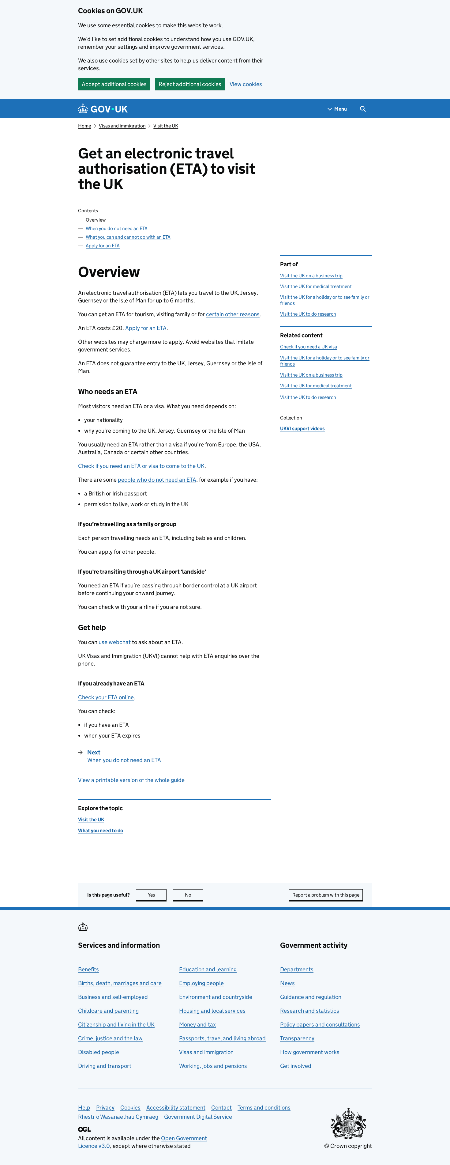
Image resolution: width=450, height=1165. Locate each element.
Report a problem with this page (325, 895)
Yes (157, 895)
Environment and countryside (215, 996)
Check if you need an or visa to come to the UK (141, 465)
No (194, 895)
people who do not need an (157, 479)
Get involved (295, 1065)
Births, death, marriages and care (120, 983)
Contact (221, 1107)
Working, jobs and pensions (213, 1065)
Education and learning (208, 969)
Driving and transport (104, 1065)
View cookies (246, 84)
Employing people (201, 983)
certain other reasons (233, 314)
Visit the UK (165, 126)
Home (84, 126)
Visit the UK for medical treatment (316, 286)
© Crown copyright (348, 1145)
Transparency (297, 1038)
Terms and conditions (264, 1107)
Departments (296, 969)
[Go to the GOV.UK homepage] (103, 109)
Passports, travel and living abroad (222, 1038)
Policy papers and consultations (320, 1024)
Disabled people (98, 1052)
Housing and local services (212, 1010)
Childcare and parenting (108, 1010)
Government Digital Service (198, 1116)
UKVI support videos (302, 428)
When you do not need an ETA (117, 228)
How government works (309, 1052)
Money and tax (197, 1024)
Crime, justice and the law (110, 1038)
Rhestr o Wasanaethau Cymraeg (118, 1116)
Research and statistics (309, 1010)
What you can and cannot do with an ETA (128, 237)
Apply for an (146, 328)
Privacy (105, 1107)
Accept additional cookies (114, 84)
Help (84, 1107)
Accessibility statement (175, 1107)
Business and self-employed (113, 996)
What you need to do (100, 830)
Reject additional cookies (190, 84)
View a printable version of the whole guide (131, 780)
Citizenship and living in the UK (116, 1024)
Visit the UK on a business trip (311, 276)
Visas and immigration (122, 126)
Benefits (88, 969)
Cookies (130, 1107)
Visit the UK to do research (308, 314)
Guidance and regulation (310, 996)
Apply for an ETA (103, 246)
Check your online (106, 697)
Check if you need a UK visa (308, 347)
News (287, 983)
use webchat (115, 642)
